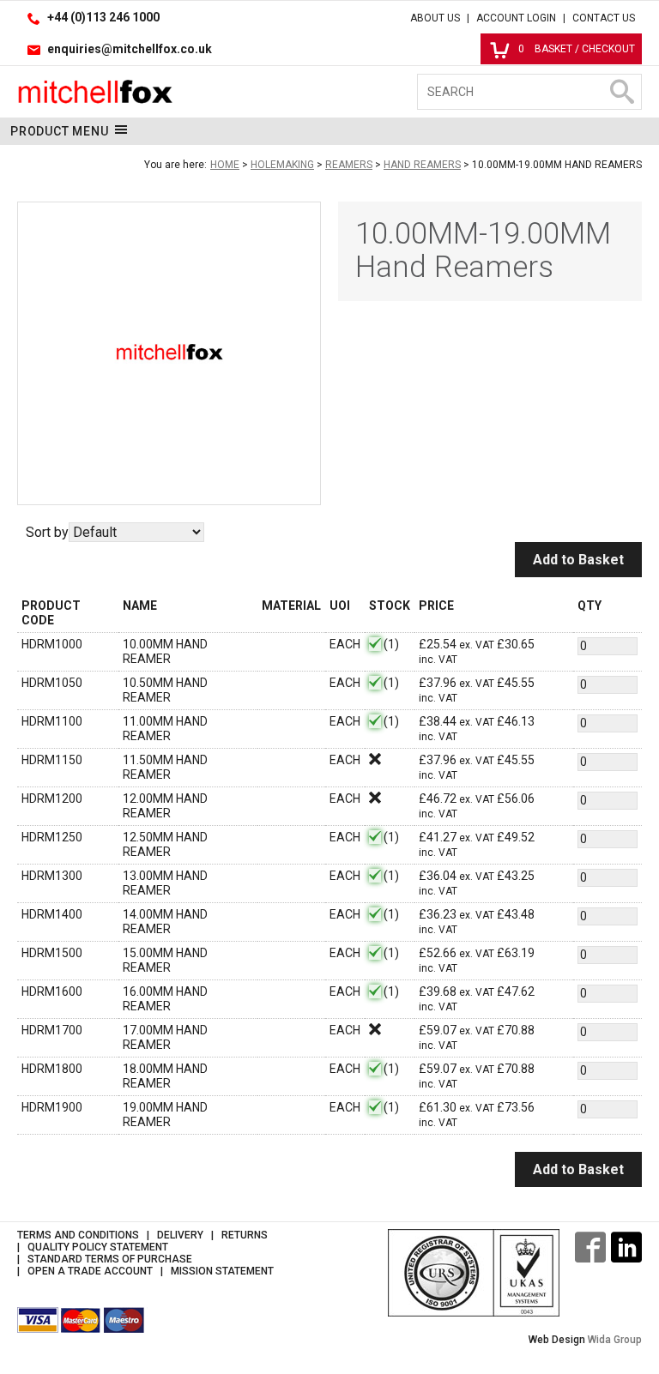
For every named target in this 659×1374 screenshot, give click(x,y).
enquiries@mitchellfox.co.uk (129, 49)
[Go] (621, 92)
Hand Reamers (422, 165)
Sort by (47, 532)
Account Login (516, 18)
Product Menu (59, 131)
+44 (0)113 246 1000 (103, 17)
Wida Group (615, 1340)
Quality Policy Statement (97, 1247)
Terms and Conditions (78, 1235)
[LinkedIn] (626, 1247)
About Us (435, 18)
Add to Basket (578, 559)
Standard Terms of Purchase (109, 1259)
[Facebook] (590, 1247)
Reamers (348, 165)
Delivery (180, 1235)
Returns (244, 1235)
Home (224, 165)
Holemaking (282, 165)
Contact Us (603, 18)
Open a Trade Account (90, 1271)
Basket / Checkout (576, 49)
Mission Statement (222, 1271)
